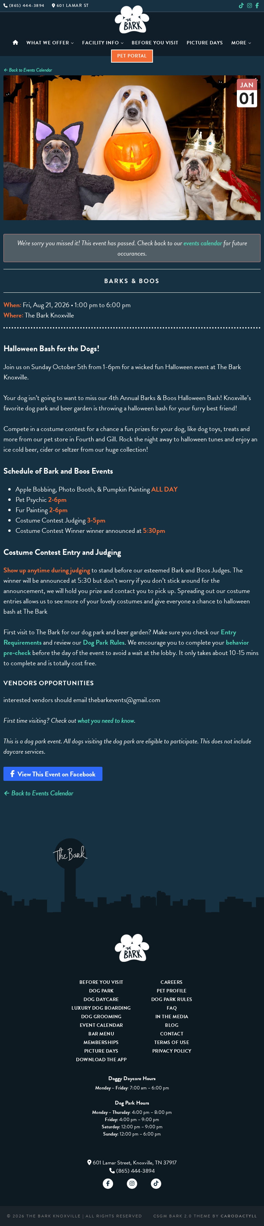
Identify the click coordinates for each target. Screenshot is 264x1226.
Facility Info (100, 42)
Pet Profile (172, 990)
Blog (171, 1025)
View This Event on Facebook (55, 774)
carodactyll (239, 1216)
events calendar (203, 243)
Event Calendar (101, 1025)
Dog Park (101, 990)
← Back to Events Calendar (27, 70)
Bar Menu (101, 1033)
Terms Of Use (171, 1042)
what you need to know (106, 720)
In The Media (171, 1016)
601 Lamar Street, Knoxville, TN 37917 (135, 1163)
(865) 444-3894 (135, 1171)
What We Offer (47, 42)
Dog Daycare (101, 999)
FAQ (172, 1008)
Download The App (101, 1059)
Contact (172, 1033)
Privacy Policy (171, 1051)
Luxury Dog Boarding (101, 1008)
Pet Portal (132, 56)
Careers (172, 982)
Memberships (101, 1042)
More (238, 42)
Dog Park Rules (103, 642)
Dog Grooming (101, 1016)
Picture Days (205, 42)
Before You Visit (155, 42)
